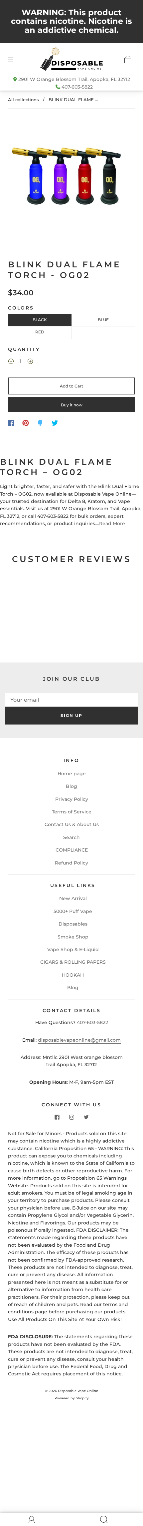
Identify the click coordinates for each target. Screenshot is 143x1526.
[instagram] (71, 1117)
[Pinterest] (25, 423)
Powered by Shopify (72, 1398)
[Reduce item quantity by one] (11, 362)
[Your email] (71, 700)
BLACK (40, 319)
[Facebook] (11, 423)
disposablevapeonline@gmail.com (79, 1040)
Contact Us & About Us (72, 824)
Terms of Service (71, 812)
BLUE (103, 319)
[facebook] (57, 1117)
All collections (23, 99)
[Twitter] (55, 423)
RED (39, 331)
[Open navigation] (15, 59)
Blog (71, 786)
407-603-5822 (77, 87)
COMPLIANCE (72, 850)
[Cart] (127, 59)
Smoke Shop (73, 937)
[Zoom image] (71, 177)
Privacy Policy (71, 799)
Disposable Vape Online (78, 1391)
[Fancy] (40, 423)
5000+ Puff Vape (73, 911)
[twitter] (86, 1117)
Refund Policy (71, 863)
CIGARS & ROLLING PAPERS (73, 962)
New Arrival (73, 898)
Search (71, 837)
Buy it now (71, 404)
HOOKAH (73, 975)
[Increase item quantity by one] (30, 362)
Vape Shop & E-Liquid (73, 949)
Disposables (73, 924)
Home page (72, 774)
